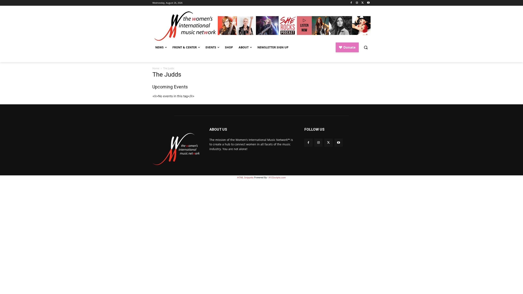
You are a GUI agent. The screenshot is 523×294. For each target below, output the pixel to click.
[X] (362, 3)
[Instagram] (357, 3)
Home (155, 68)
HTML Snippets (245, 177)
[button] (366, 47)
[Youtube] (368, 3)
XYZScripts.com (277, 177)
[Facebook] (351, 3)
